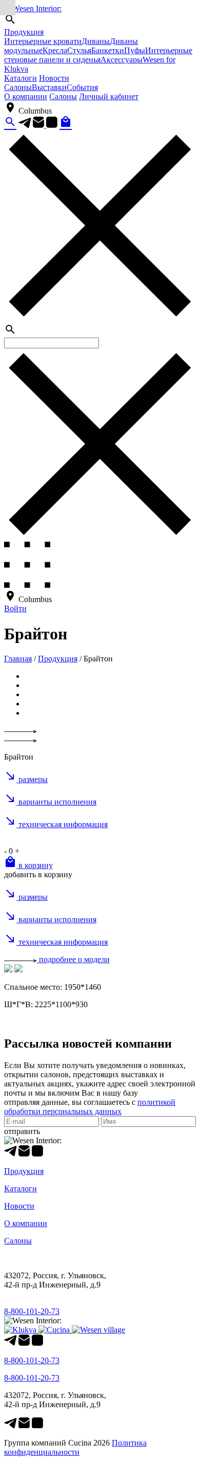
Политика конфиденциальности (75, 1447)
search (10, 122)
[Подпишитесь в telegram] (24, 125)
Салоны (18, 87)
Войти (15, 608)
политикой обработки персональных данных (89, 1107)
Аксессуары (122, 59)
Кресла (55, 50)
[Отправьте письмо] (39, 125)
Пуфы (134, 50)
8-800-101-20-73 (31, 1311)
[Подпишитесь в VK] (51, 125)
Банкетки (107, 50)
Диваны (96, 41)
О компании (25, 96)
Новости (54, 78)
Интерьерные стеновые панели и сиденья (98, 55)
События (82, 87)
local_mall (65, 122)
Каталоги (20, 78)
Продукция (24, 32)
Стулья (79, 50)
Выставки (49, 87)
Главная (18, 658)
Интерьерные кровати (43, 41)
